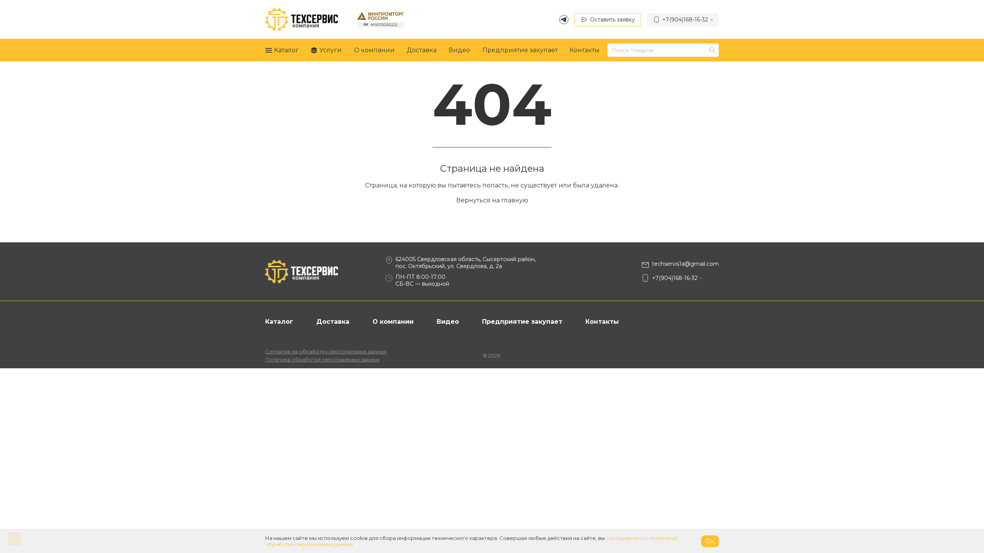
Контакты (585, 50)
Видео (459, 50)
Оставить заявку (612, 19)
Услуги (330, 50)
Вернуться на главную (492, 200)
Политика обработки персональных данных (322, 359)
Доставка (422, 50)
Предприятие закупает (520, 50)
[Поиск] (714, 50)
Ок (710, 541)
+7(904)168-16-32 (685, 19)
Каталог (286, 50)
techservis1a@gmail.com (685, 263)
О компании (374, 50)
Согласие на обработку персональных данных (326, 351)
